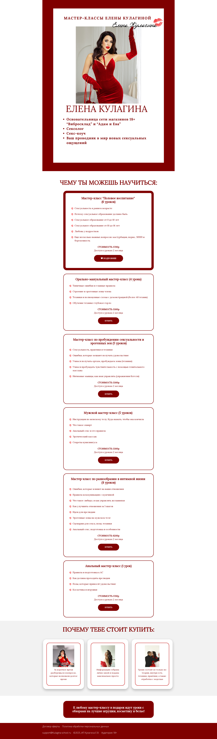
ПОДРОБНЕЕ (109, 258)
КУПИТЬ (108, 321)
